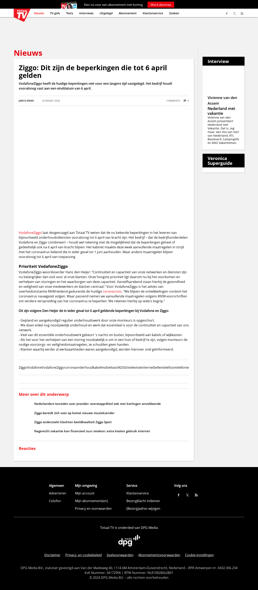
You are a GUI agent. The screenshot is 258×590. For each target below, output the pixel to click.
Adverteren (57, 493)
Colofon (55, 501)
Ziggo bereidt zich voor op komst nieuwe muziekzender (74, 413)
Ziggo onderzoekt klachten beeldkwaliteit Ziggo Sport (73, 422)
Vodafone (26, 232)
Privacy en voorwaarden (93, 508)
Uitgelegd (106, 13)
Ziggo (37, 232)
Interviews (86, 13)
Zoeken (174, 13)
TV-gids (55, 13)
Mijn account (85, 493)
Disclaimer (52, 555)
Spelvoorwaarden (120, 555)
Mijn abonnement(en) (91, 501)
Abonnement (128, 13)
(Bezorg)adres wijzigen (143, 508)
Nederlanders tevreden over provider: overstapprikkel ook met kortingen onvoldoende (97, 404)
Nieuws (39, 13)
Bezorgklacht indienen (143, 501)
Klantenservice (153, 13)
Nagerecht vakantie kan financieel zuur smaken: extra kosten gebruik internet (92, 431)
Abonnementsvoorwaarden (159, 555)
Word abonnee (161, 5)
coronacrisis (112, 291)
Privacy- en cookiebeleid (83, 555)
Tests (69, 13)
